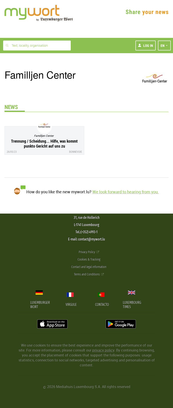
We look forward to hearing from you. (125, 191)
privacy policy (103, 350)
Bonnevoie (75, 151)
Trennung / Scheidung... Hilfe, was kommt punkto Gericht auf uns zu (44, 143)
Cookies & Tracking (88, 259)
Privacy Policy (87, 252)
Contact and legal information (88, 267)
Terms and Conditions (87, 274)
